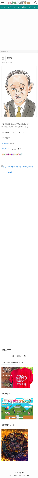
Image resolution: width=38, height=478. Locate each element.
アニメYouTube (6, 149)
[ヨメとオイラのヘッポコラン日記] (19, 2)
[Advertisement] (19, 29)
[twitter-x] (17, 356)
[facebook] (13, 356)
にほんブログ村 (6, 172)
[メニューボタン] (2, 2)
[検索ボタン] (35, 2)
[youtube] (24, 356)
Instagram (4, 143)
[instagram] (20, 356)
